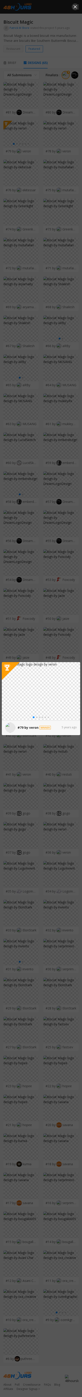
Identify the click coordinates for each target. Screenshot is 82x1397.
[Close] (75, 6)
